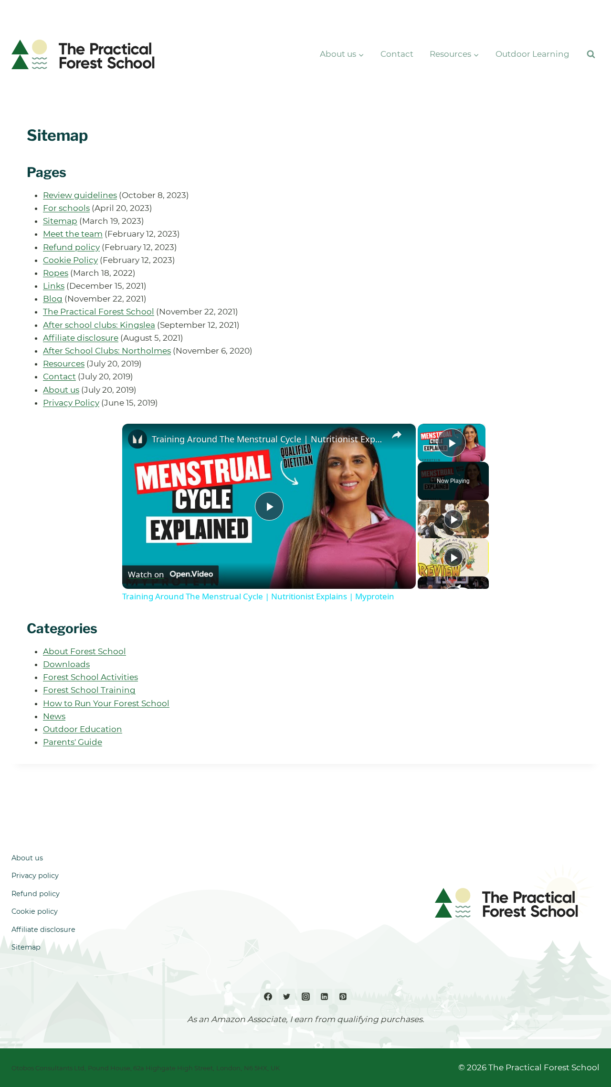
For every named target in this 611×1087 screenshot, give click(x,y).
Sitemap (60, 221)
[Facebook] (268, 997)
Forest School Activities (90, 677)
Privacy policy (35, 875)
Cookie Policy (70, 260)
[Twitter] (287, 997)
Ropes (55, 273)
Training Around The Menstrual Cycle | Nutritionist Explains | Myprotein (267, 439)
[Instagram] (305, 997)
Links (53, 286)
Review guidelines (80, 195)
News (54, 716)
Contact (396, 54)
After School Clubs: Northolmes (107, 350)
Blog (53, 298)
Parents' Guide (72, 742)
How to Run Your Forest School (106, 703)
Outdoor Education (82, 729)
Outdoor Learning (532, 54)
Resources (63, 363)
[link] (137, 439)
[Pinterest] (343, 997)
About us (61, 390)
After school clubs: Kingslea (99, 325)
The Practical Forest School (98, 311)
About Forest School (84, 651)
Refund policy (71, 247)
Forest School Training (89, 690)
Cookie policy (34, 911)
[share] (396, 434)
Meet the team (73, 234)
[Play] (453, 519)
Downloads (66, 664)
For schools (66, 208)
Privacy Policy (71, 403)
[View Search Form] (591, 54)
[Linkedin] (324, 997)
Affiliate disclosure (80, 338)
